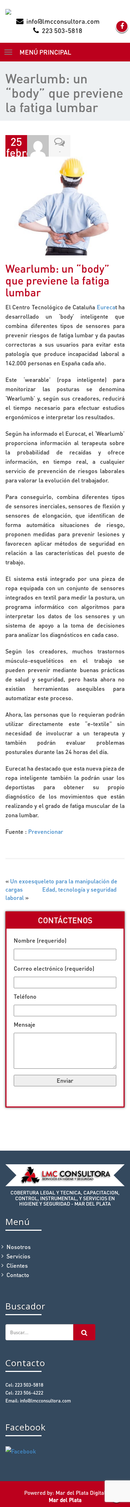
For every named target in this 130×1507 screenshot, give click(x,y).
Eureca (106, 307)
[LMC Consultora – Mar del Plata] (65, 12)
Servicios (18, 1256)
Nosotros (18, 1247)
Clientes (17, 1265)
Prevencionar (45, 831)
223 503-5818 (62, 30)
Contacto (17, 1275)
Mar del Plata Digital (81, 1492)
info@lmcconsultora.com (63, 21)
